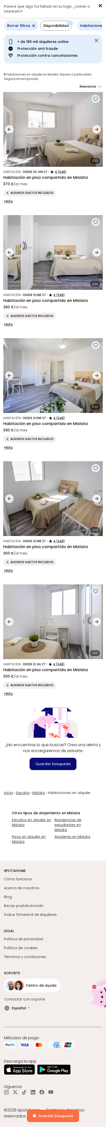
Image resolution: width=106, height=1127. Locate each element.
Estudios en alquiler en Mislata (31, 822)
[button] (56, 26)
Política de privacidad (23, 939)
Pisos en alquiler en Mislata (29, 839)
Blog (8, 896)
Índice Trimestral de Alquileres (30, 914)
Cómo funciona (18, 879)
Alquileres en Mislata (72, 836)
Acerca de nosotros (21, 888)
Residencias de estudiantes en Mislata (67, 824)
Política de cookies (20, 947)
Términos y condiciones (25, 956)
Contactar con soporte (24, 999)
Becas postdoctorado (24, 905)
